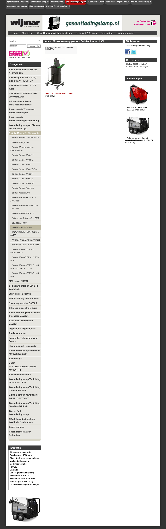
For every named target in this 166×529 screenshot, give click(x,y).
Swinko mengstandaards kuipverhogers (22, 149)
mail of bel (27, 33)
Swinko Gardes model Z (22, 179)
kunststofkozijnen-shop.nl (58, 6)
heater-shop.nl (57, 2)
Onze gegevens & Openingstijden (54, 33)
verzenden (107, 33)
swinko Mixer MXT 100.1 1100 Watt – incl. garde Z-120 (24, 267)
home (15, 33)
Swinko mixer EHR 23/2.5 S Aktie (22, 87)
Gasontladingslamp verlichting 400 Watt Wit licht (24, 352)
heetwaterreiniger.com (17, 6)
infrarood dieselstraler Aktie (23, 308)
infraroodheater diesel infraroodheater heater (20, 103)
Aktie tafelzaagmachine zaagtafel (21, 322)
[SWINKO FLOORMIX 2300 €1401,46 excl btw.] (55, 90)
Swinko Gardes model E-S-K (24, 169)
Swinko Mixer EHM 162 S (23, 213)
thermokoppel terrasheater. (23, 346)
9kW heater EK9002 (18, 281)
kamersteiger (15, 358)
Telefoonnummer (125, 33)
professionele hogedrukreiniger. (24, 484)
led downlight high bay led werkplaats (23, 287)
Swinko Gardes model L (22, 160)
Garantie (14, 470)
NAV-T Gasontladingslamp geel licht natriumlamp (22, 421)
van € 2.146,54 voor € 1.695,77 (60, 93)
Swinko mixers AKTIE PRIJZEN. (26, 138)
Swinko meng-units (20, 142)
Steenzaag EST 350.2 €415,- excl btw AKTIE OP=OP (23, 79)
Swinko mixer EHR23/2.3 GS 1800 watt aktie (23, 95)
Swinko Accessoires (21, 193)
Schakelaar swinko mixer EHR (25, 218)
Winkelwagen (133, 41)
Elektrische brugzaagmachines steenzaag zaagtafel (24, 314)
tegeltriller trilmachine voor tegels (23, 339)
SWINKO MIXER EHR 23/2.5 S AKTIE (24, 233)
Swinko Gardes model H (22, 155)
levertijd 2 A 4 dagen (87, 33)
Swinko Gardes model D (22, 164)
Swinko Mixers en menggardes (24, 133)
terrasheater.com (96, 2)
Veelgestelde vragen (19, 461)
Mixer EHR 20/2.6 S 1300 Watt (25, 245)
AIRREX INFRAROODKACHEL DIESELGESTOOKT (24, 397)
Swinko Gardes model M (23, 183)
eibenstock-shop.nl (39, 2)
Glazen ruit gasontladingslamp (19, 413)
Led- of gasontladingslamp (22, 473)
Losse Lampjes (16, 427)
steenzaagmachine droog (21, 481)
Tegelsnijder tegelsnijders (22, 328)
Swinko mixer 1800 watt (21, 455)
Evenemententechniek (20, 374)
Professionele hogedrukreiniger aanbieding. (24, 119)
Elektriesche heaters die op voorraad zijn (23, 71)
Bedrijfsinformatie (18, 464)
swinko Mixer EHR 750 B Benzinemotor (22, 251)
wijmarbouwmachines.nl (18, 2)
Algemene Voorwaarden (21, 452)
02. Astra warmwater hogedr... (138, 67)
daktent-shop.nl (37, 6)
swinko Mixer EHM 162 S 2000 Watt (24, 259)
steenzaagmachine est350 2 (23, 303)
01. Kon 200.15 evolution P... (137, 64)
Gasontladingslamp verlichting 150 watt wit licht (24, 389)
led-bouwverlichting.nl (141, 2)
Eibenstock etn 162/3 (19, 476)
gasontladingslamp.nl (76, 2)
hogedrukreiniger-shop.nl (117, 2)
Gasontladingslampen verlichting (20, 433)
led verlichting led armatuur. (24, 298)
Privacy (13, 467)
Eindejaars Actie (17, 333)
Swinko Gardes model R (22, 174)
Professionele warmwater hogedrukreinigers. (22, 111)
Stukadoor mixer (19, 223)
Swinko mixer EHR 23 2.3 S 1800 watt (23, 199)
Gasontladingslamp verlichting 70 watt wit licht (24, 381)
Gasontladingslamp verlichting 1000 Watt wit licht (24, 405)
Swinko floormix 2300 (22, 227)
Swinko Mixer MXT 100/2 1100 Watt (24, 275)
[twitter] (133, 54)
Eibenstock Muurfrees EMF (22, 478)
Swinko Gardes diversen (23, 188)
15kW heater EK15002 (20, 294)
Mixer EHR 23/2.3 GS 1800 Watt (26, 240)
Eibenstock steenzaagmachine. (24, 458)
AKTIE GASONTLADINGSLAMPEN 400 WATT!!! (22, 366)
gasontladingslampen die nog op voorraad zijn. (24, 127)
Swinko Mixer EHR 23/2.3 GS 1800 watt (24, 207)
